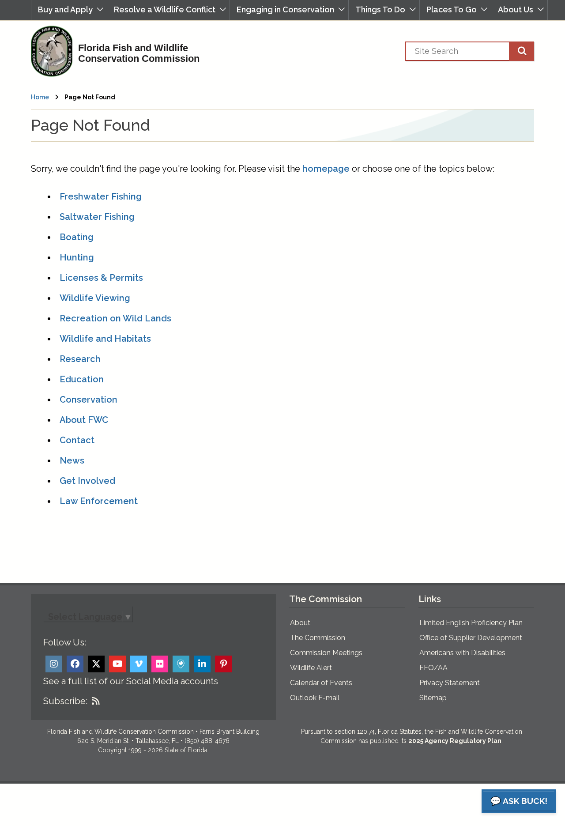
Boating (77, 237)
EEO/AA (433, 668)
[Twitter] (96, 664)
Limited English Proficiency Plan (471, 623)
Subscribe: (65, 701)
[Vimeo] (138, 664)
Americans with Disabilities (462, 653)
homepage (326, 168)
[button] (69, 10)
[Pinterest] (223, 664)
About (300, 623)
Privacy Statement (449, 683)
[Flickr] (159, 664)
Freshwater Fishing (101, 196)
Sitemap (433, 698)
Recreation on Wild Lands (115, 318)
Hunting (77, 257)
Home (40, 97)
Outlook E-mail (314, 698)
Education (82, 379)
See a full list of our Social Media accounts (130, 681)
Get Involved (87, 480)
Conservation (88, 399)
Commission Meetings (326, 653)
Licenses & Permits (101, 277)
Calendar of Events (321, 683)
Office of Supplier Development (470, 638)
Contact (77, 440)
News (72, 460)
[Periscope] (181, 664)
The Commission (317, 638)
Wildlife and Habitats (105, 338)
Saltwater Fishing (97, 216)
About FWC (84, 420)
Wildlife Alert (311, 668)
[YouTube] (117, 664)
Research (80, 359)
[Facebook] (75, 664)
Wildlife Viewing (95, 298)
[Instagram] (53, 664)
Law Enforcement (99, 501)
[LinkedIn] (202, 664)
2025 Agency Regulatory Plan (454, 740)
